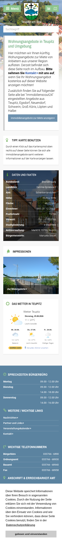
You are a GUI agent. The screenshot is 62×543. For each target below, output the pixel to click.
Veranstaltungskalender (16, 428)
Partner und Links (13, 423)
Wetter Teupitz (31, 311)
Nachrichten (10, 417)
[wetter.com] (15, 348)
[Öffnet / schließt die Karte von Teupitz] (55, 8)
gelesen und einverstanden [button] (31, 534)
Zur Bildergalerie (16, 289)
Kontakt (31, 73)
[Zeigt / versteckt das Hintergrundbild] (48, 8)
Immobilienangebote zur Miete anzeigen (32, 118)
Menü (14, 8)
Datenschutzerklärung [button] (20, 525)
